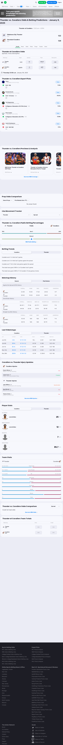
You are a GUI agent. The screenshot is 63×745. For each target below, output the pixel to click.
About (3, 727)
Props (36, 46)
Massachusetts (6, 695)
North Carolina (6, 700)
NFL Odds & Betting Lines (9, 649)
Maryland (4, 676)
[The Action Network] (5, 2)
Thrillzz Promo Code (37, 719)
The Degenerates (10, 102)
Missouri (4, 702)
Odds (27, 46)
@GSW (14, 350)
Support (4, 741)
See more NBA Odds (30, 512)
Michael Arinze (34, 172)
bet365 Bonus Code (37, 674)
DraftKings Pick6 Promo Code (40, 705)
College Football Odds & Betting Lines (12, 654)
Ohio (3, 693)
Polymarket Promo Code (38, 676)
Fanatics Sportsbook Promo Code (41, 669)
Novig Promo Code (37, 683)
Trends (41, 46)
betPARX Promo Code (37, 697)
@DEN (14, 353)
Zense (7, 81)
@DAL (13, 343)
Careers (4, 734)
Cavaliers (56, 226)
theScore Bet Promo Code (39, 695)
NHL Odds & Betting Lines (9, 663)
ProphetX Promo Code (38, 688)
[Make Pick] (6, 87)
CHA (13, 340)
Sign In (59, 2)
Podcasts (4, 743)
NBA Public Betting (31, 242)
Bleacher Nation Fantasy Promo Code (42, 709)
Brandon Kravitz (9, 91)
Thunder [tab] (46, 252)
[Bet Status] (3, 85)
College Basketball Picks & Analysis (41, 656)
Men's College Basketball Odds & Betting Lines (14, 656)
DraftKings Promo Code (38, 690)
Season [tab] (17, 281)
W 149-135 (23, 353)
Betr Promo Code (36, 712)
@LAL (13, 346)
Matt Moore (7, 172)
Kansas (4, 697)
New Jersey (5, 683)
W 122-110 (23, 346)
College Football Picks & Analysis (40, 654)
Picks (31, 46)
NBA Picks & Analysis (37, 652)
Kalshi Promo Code (37, 681)
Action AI (58, 172)
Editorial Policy (6, 732)
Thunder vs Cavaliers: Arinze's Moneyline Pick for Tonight (39, 168)
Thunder (9, 226)
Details (17, 46)
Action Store (5, 736)
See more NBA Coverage (30, 176)
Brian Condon (9, 112)
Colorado (4, 681)
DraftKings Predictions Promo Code (41, 686)
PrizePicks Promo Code (38, 721)
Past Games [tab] (46, 281)
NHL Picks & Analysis (37, 661)
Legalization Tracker (7, 669)
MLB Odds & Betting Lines (9, 661)
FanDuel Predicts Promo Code (40, 679)
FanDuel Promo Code (37, 693)
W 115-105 (23, 340)
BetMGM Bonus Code (37, 671)
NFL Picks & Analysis (37, 649)
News (22, 46)
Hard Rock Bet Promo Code (39, 700)
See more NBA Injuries (31, 398)
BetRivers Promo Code (38, 702)
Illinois (3, 688)
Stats (45, 46)
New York (4, 671)
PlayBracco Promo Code (38, 716)
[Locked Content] (31, 239)
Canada (4, 705)
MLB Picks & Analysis (37, 659)
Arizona (4, 679)
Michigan (4, 690)
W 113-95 (22, 350)
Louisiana (4, 674)
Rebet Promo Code (37, 714)
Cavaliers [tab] (16, 252)
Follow (57, 82)
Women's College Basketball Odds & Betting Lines (15, 659)
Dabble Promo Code (37, 707)
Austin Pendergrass (10, 123)
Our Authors (5, 729)
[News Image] (15, 159)
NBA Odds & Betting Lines (9, 652)
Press (3, 739)
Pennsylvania (5, 686)
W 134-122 (23, 343)
